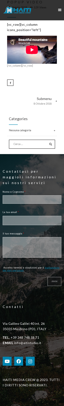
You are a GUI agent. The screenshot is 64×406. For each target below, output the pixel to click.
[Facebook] (18, 361)
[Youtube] (7, 361)
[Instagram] (30, 361)
